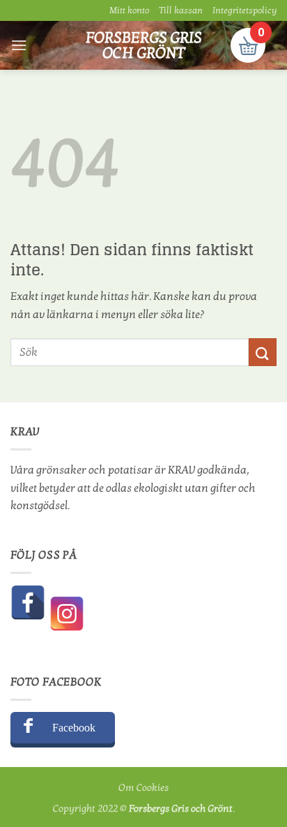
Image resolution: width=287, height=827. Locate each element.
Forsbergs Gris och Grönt (144, 45)
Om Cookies (143, 788)
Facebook (73, 728)
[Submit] (263, 351)
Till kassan (181, 10)
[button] (18, 45)
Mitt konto (129, 10)
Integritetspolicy (244, 10)
